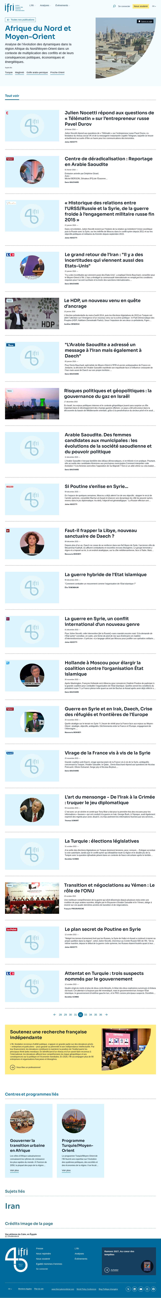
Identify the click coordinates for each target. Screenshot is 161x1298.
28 (60, 1014)
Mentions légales (25, 1289)
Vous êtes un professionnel (28, 1067)
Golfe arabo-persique (37, 72)
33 (85, 1014)
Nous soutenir (141, 6)
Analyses (44, 5)
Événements (61, 5)
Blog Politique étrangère (108, 1289)
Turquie (9, 72)
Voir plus (14, 1170)
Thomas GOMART (72, 821)
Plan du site (39, 1289)
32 (80, 1014)
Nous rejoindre (43, 1254)
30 (70, 1014)
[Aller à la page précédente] (55, 1015)
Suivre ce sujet (146, 21)
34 (90, 1014)
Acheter (114, 1270)
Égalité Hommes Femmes (49, 1264)
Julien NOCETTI (71, 142)
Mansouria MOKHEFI (73, 554)
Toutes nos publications (22, 19)
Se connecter (124, 6)
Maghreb (19, 72)
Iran (12, 1206)
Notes (10, 301)
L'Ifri (32, 5)
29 (65, 1014)
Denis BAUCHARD (72, 182)
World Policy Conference (86, 1289)
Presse (39, 1248)
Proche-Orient (57, 72)
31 (75, 1014)
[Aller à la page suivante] (106, 1015)
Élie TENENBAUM (72, 587)
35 (95, 1014)
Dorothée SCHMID (72, 859)
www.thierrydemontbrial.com (63, 1289)
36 (100, 1014)
